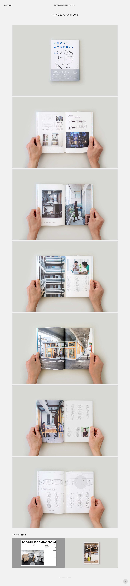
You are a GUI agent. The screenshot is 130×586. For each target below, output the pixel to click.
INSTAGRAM (8, 5)
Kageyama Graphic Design (64, 5)
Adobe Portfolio (67, 577)
